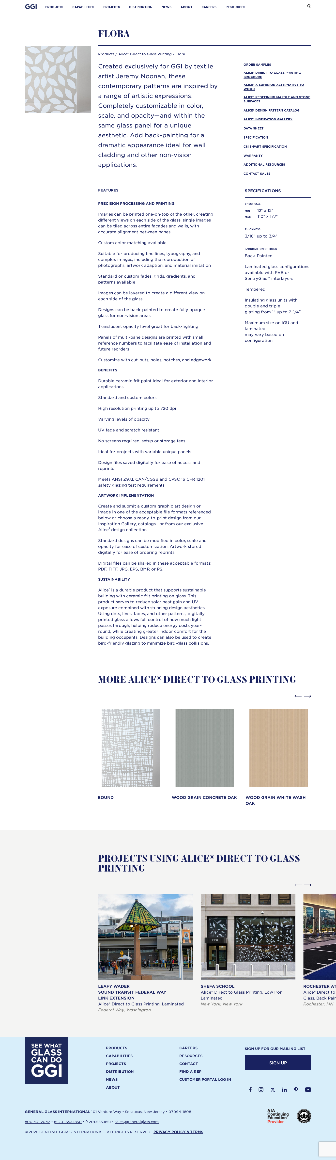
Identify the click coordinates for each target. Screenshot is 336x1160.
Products (54, 7)
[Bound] (131, 752)
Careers (208, 7)
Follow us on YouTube (308, 1089)
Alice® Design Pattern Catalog (272, 110)
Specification (256, 137)
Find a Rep (190, 1072)
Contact (188, 1064)
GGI (31, 6)
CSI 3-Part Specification (265, 146)
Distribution (141, 7)
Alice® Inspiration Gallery (268, 119)
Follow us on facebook (250, 1089)
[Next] (307, 696)
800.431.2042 (37, 1121)
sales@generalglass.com (137, 1121)
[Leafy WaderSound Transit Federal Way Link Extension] (145, 953)
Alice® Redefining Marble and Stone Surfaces (277, 99)
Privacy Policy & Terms (178, 1132)
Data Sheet (253, 128)
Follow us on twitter (272, 1089)
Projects (111, 7)
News (166, 7)
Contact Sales (257, 173)
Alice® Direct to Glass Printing (145, 54)
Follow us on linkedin (284, 1089)
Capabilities (83, 7)
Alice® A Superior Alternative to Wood (274, 87)
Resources (235, 7)
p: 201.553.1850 (68, 1121)
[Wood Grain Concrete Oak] (205, 752)
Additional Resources (264, 164)
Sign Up (278, 1062)
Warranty (253, 156)
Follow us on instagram (261, 1089)
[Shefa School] (248, 950)
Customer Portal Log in (205, 1079)
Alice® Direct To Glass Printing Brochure (272, 75)
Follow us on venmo (295, 1089)
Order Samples (257, 64)
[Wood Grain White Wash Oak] (278, 755)
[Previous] (298, 696)
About (186, 7)
